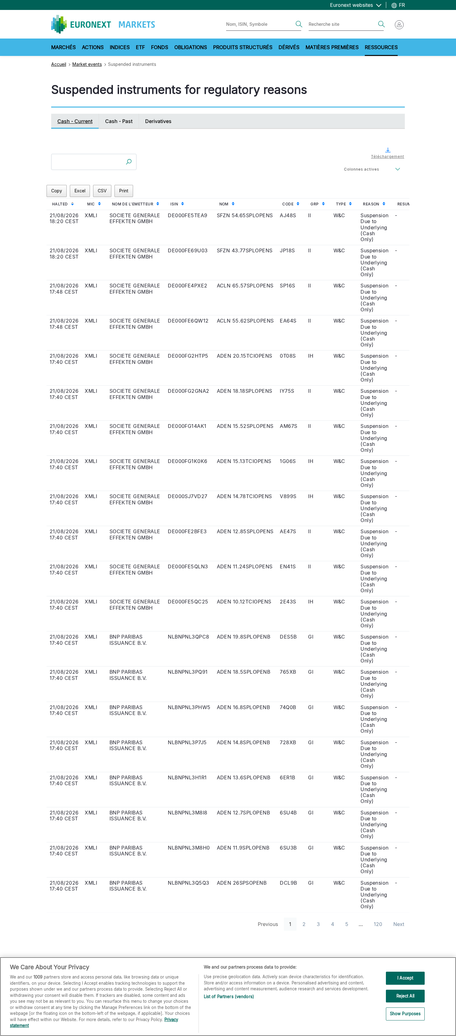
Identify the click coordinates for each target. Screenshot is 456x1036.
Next (398, 924)
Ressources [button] (381, 47)
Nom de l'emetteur (132, 204)
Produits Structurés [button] (242, 47)
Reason (371, 204)
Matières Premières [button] (332, 47)
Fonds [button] (159, 47)
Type (341, 204)
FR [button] (401, 5)
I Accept (405, 977)
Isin (174, 204)
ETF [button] (140, 47)
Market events (87, 64)
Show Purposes (405, 1013)
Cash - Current (74, 121)
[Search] (299, 24)
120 (378, 924)
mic (91, 204)
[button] (386, 153)
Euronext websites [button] (352, 5)
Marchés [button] (63, 47)
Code (287, 204)
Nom (224, 204)
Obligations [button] (190, 47)
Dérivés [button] (289, 47)
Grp (315, 204)
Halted (60, 204)
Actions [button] (93, 47)
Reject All (405, 995)
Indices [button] (120, 47)
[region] (228, 996)
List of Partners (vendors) (229, 996)
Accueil (58, 64)
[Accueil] (103, 24)
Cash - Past (118, 121)
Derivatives (158, 121)
